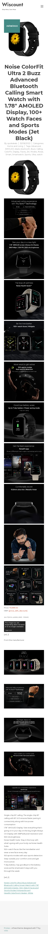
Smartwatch (18, 154)
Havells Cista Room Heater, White (18, 893)
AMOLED (9, 149)
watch (40, 154)
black (17, 149)
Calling (40, 149)
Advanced (36, 146)
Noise (40, 152)
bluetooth (25, 149)
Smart (8, 154)
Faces (23, 152)
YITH (6, 931)
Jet (28, 152)
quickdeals (12, 143)
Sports (28, 154)
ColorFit (8, 152)
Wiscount (12, 4)
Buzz (33, 149)
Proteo (7, 928)
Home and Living (15, 146)
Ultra (34, 154)
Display (16, 152)
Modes (34, 152)
